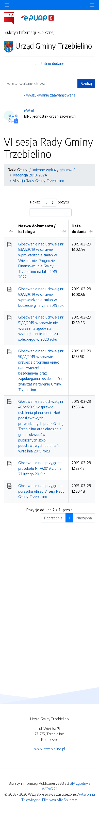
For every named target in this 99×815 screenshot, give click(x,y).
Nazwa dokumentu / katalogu (37, 229)
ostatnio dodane (51, 63)
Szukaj (86, 83)
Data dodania (79, 229)
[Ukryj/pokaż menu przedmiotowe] (7, 5)
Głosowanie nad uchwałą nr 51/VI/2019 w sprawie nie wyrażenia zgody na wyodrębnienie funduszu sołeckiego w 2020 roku (40, 328)
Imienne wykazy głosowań (53, 169)
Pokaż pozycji (49, 202)
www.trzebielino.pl (49, 749)
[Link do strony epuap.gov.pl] (37, 17)
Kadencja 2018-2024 (30, 175)
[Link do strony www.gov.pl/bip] (12, 17)
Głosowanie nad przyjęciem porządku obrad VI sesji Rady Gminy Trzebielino (41, 491)
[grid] (49, 361)
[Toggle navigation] (92, 5)
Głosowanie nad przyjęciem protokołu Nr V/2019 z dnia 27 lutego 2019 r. (40, 468)
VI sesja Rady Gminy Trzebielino (38, 180)
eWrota (30, 110)
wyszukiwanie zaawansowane (51, 95)
